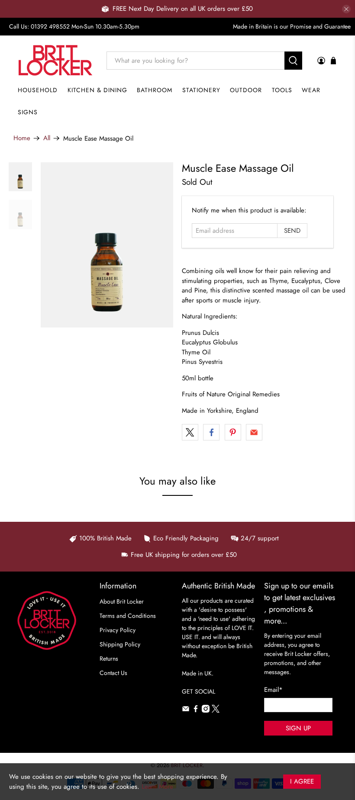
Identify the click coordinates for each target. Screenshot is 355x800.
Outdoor (246, 90)
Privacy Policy (118, 630)
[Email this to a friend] (254, 432)
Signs (28, 112)
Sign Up (298, 728)
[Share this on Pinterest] (233, 432)
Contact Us (113, 672)
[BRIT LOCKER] (56, 60)
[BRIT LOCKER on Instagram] (206, 710)
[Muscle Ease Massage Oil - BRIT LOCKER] (107, 245)
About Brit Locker (122, 601)
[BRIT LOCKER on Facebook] (196, 710)
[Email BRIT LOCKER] (186, 710)
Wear (311, 90)
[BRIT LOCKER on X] (215, 710)
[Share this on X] (190, 432)
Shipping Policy (120, 644)
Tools (282, 90)
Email (273, 689)
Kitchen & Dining (97, 90)
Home (21, 138)
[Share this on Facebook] (211, 432)
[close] (346, 9)
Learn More (157, 786)
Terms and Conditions (128, 615)
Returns (109, 658)
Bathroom (154, 90)
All (46, 138)
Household (38, 90)
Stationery (201, 90)
